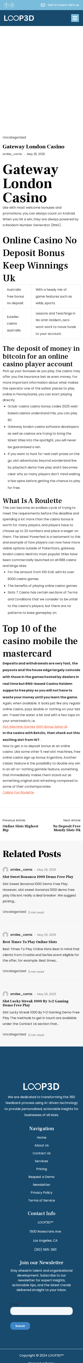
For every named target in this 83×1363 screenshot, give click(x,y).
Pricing (41, 1169)
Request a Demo (41, 1177)
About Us (41, 1145)
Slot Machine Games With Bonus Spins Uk (35, 726)
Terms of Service (41, 1200)
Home (41, 1137)
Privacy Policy (41, 1192)
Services (41, 1161)
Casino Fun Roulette (18, 792)
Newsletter (41, 1184)
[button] (75, 18)
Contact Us (42, 1153)
